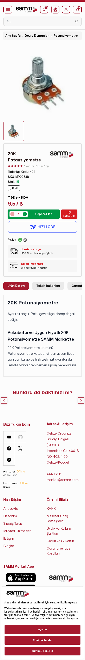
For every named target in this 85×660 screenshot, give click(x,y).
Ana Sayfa (13, 36)
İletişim (8, 538)
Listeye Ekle (69, 215)
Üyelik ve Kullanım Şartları (60, 531)
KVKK (51, 508)
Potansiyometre (66, 36)
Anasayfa (10, 508)
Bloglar (8, 546)
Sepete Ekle (43, 214)
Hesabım (10, 516)
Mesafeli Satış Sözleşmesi (57, 518)
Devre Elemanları (37, 36)
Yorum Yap (42, 166)
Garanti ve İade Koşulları (58, 551)
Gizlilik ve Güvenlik (60, 541)
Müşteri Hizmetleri (17, 531)
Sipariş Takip (12, 523)
